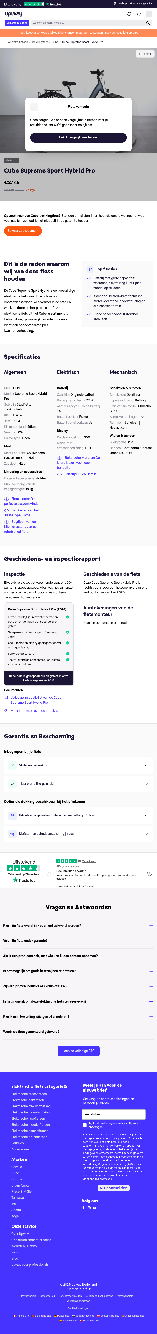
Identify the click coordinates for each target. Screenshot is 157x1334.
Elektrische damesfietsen (29, 1131)
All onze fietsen (18, 42)
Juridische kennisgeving (99, 1296)
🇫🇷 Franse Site (21, 1316)
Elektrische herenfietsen (29, 1137)
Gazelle (16, 1167)
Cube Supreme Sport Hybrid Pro (82, 42)
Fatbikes (17, 1143)
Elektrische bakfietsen (27, 1100)
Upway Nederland (84, 1284)
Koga (15, 1216)
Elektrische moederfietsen (30, 1125)
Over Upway (20, 1234)
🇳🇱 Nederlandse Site (83, 1316)
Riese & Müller (22, 1191)
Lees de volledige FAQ (79, 1051)
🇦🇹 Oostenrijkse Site (108, 1316)
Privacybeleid (28, 1296)
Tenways (17, 1198)
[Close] (82, 3)
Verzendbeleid (125, 1296)
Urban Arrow (20, 1185)
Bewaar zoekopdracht (23, 231)
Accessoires (20, 1149)
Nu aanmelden (114, 1188)
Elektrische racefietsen (28, 1118)
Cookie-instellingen (78, 1308)
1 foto (147, 54)
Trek (14, 1204)
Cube (55, 42)
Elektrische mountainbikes (30, 1112)
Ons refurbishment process (31, 1240)
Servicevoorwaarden (70, 1296)
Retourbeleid (47, 1296)
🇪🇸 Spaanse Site (68, 1321)
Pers (14, 1252)
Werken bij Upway (24, 1246)
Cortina (16, 1179)
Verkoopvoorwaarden (78, 1301)
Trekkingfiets (40, 42)
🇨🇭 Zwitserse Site (89, 1321)
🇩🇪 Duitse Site (61, 1316)
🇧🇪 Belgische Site (41, 1316)
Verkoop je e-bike (17, 23)
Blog (14, 1258)
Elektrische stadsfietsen (29, 1094)
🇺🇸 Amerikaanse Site (133, 1316)
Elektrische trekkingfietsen (31, 1106)
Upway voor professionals (30, 1265)
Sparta (16, 1210)
